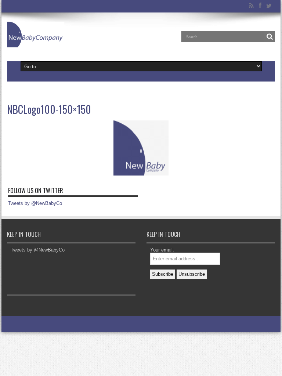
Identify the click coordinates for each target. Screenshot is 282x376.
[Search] (269, 36)
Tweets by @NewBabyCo (35, 203)
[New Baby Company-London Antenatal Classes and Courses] (35, 34)
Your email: (162, 250)
